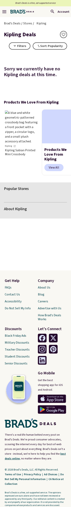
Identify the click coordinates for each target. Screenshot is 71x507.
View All (54, 167)
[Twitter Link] (53, 338)
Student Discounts (17, 356)
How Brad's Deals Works (49, 317)
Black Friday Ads (15, 336)
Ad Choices (51, 474)
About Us (44, 287)
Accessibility (13, 301)
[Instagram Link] (42, 349)
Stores (27, 23)
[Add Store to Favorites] (63, 34)
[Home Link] (22, 11)
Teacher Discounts (17, 350)
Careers (43, 301)
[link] (21, 142)
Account (63, 12)
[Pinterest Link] (53, 349)
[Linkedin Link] (42, 360)
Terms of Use (13, 474)
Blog (41, 294)
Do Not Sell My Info (18, 308)
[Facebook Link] (42, 338)
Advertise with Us (49, 308)
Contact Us (12, 294)
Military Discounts (17, 343)
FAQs (8, 287)
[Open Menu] (4, 11)
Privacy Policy (33, 474)
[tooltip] (63, 34)
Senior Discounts (16, 363)
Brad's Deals (12, 23)
